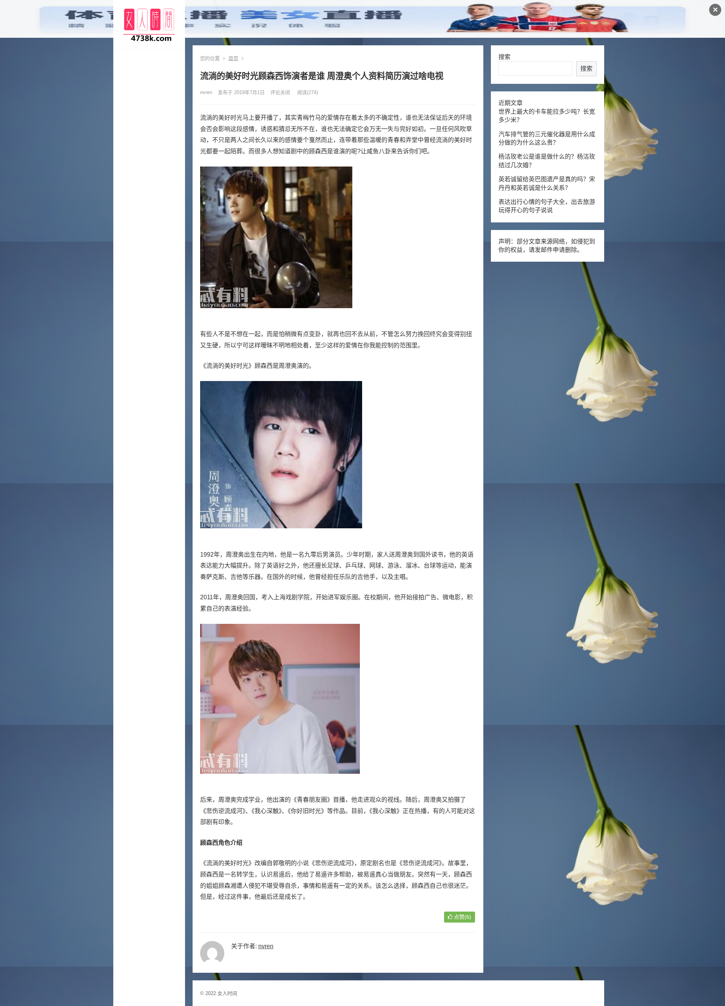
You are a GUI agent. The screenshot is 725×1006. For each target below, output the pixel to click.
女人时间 (227, 993)
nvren (206, 92)
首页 (233, 58)
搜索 (504, 57)
